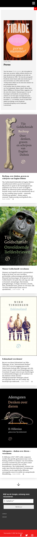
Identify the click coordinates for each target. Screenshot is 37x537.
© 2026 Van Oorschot (17, 533)
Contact (4, 513)
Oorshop (4, 517)
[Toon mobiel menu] (33, 3)
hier (10, 99)
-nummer (17, 71)
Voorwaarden (7, 533)
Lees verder (6, 199)
